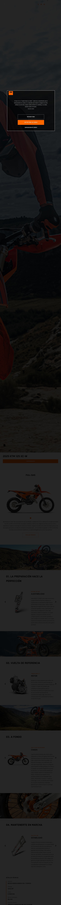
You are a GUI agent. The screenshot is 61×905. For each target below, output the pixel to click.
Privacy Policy (29, 108)
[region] (31, 110)
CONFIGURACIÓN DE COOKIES (31, 127)
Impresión (33, 108)
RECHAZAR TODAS (31, 117)
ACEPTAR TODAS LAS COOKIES (30, 122)
